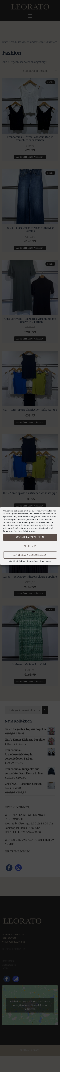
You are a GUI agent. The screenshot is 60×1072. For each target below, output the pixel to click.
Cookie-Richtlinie (17, 561)
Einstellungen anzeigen (30, 554)
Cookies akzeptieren (30, 537)
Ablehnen (30, 545)
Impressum (45, 561)
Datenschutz (32, 561)
